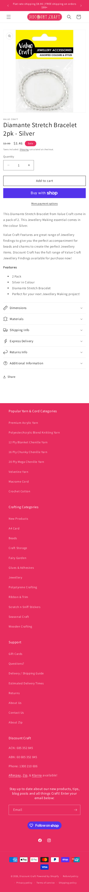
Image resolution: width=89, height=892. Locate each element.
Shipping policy (68, 882)
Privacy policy (24, 882)
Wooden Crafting (20, 626)
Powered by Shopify (48, 875)
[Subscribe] (75, 810)
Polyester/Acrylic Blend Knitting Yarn (34, 432)
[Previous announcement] (8, 5)
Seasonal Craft (19, 617)
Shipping (24, 149)
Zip (25, 775)
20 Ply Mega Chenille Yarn (26, 462)
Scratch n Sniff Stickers (24, 607)
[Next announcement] (81, 5)
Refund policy (70, 876)
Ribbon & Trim (18, 597)
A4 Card (14, 528)
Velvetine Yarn (18, 472)
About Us (15, 703)
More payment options (44, 203)
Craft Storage (18, 548)
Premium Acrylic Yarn (23, 423)
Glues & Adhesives (21, 568)
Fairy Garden (17, 558)
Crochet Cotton (19, 491)
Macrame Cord (19, 481)
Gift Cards (15, 654)
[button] (8, 17)
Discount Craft (27, 875)
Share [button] (12, 377)
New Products (18, 519)
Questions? (16, 663)
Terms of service (46, 882)
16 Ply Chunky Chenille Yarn (28, 452)
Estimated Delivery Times (26, 683)
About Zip (15, 722)
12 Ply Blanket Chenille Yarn (28, 442)
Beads (13, 538)
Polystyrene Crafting (23, 587)
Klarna (37, 775)
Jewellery (15, 577)
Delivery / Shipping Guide (26, 673)
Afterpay (15, 775)
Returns (14, 693)
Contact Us (16, 713)
